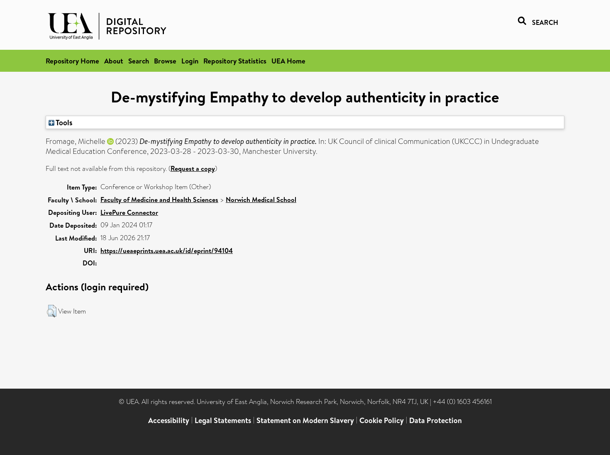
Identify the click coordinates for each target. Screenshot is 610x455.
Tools (63, 122)
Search (138, 61)
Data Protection (435, 420)
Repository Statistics (234, 61)
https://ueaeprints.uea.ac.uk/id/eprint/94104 (166, 250)
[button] (51, 311)
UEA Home (288, 61)
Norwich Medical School (261, 199)
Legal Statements (223, 420)
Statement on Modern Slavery (305, 420)
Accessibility (168, 420)
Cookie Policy (381, 420)
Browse (165, 61)
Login (189, 61)
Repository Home (72, 61)
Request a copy (193, 168)
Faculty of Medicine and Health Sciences (159, 199)
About (113, 61)
